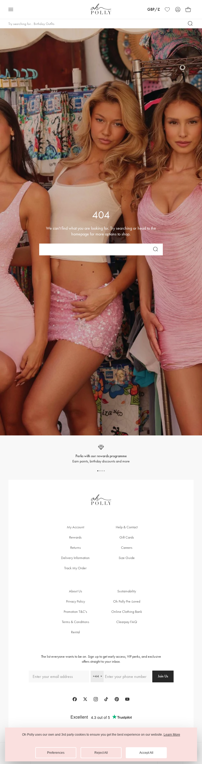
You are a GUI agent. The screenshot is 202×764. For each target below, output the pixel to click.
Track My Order (75, 568)
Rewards (75, 537)
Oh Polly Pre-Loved (126, 601)
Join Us (163, 676)
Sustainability (126, 591)
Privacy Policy (75, 601)
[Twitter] (85, 699)
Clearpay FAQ (126, 622)
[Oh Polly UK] (101, 9)
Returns (75, 547)
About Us (75, 591)
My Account (75, 527)
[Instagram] (96, 699)
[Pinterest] (117, 699)
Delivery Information (75, 558)
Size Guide (127, 558)
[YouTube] (127, 699)
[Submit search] (190, 23)
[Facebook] (75, 699)
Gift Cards (126, 537)
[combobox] (97, 676)
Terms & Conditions (75, 622)
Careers (126, 547)
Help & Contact (127, 527)
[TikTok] (106, 699)
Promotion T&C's (75, 611)
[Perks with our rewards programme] (101, 454)
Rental (75, 632)
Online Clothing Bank (126, 611)
